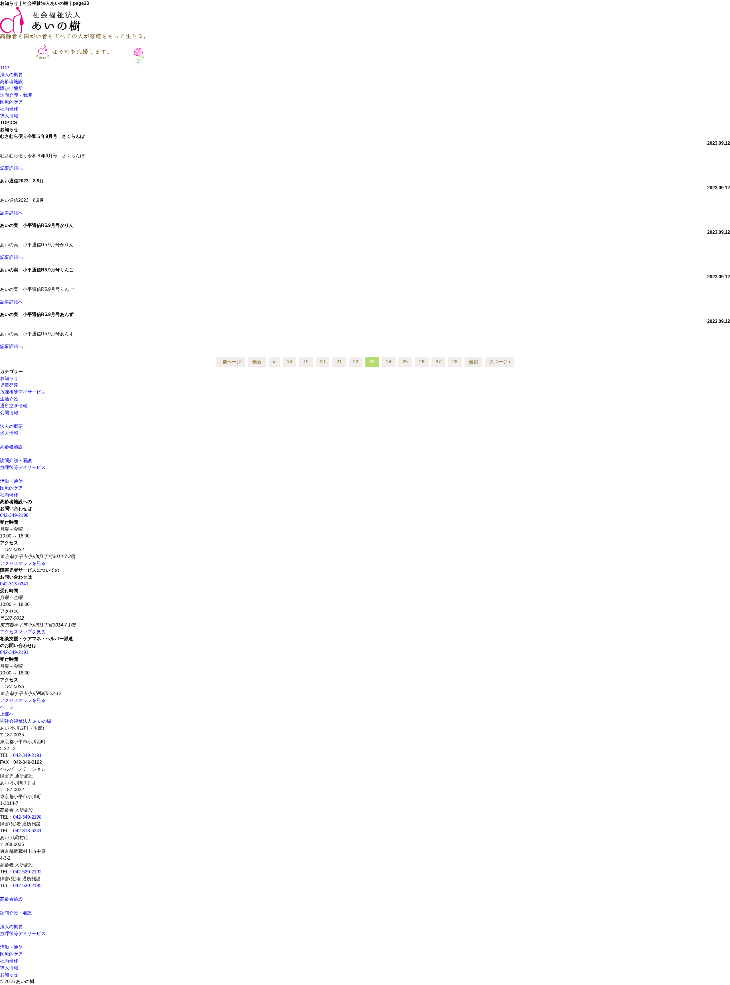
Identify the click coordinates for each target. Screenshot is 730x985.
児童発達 (9, 385)
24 (388, 361)
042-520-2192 (27, 871)
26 (421, 361)
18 (289, 361)
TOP (4, 67)
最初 (473, 361)
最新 (256, 361)
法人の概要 (13, 74)
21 (339, 361)
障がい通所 (11, 88)
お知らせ (9, 378)
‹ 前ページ (230, 361)
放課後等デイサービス (23, 392)
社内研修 (9, 108)
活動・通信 (11, 481)
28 (454, 361)
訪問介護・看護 (18, 95)
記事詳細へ (11, 168)
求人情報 (9, 115)
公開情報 (9, 412)
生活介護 (9, 398)
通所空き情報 (13, 405)
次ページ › (499, 361)
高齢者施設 (11, 81)
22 (355, 361)
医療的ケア (11, 102)
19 (306, 361)
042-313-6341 (14, 583)
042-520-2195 (27, 885)
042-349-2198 (14, 515)
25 (405, 361)
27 (438, 361)
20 (322, 361)
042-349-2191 (14, 652)
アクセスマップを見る (23, 563)
